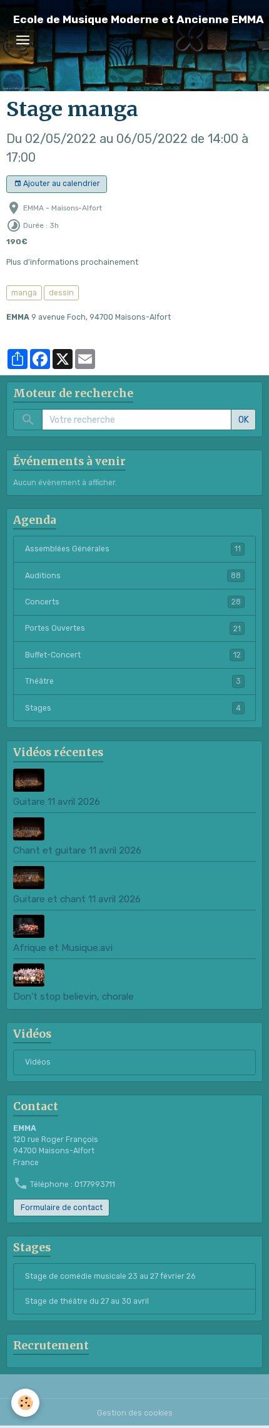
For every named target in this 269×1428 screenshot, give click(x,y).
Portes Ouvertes (133, 628)
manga (24, 292)
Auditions (133, 575)
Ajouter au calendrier (60, 183)
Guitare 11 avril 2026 (56, 801)
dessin (61, 292)
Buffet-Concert (133, 655)
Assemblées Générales (133, 548)
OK (243, 420)
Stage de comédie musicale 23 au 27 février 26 (110, 1276)
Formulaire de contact (62, 1207)
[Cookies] (25, 1403)
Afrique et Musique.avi (63, 947)
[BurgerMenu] (22, 40)
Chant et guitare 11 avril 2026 (77, 850)
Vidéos (38, 1062)
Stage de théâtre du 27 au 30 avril (87, 1301)
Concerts (133, 602)
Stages (133, 708)
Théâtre (133, 681)
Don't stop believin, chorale (73, 996)
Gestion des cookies (135, 1413)
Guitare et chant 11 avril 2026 (77, 899)
